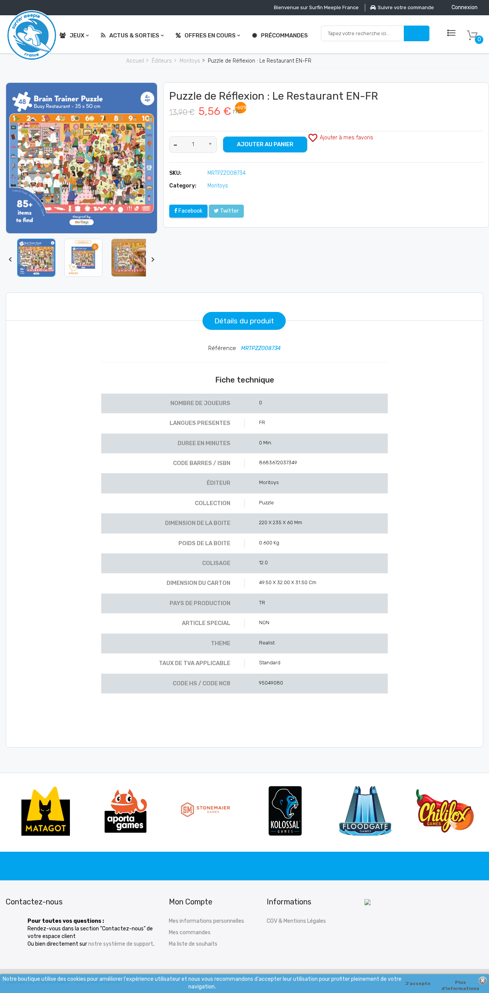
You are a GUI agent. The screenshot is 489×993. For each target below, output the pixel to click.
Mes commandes (189, 932)
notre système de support (120, 944)
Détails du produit (244, 320)
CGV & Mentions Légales (296, 921)
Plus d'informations (460, 983)
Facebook (189, 211)
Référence (223, 348)
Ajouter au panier (265, 144)
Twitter (229, 211)
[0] (472, 35)
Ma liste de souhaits (193, 944)
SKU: (175, 173)
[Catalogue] (451, 33)
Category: (182, 185)
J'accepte (418, 983)
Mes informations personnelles (206, 921)
